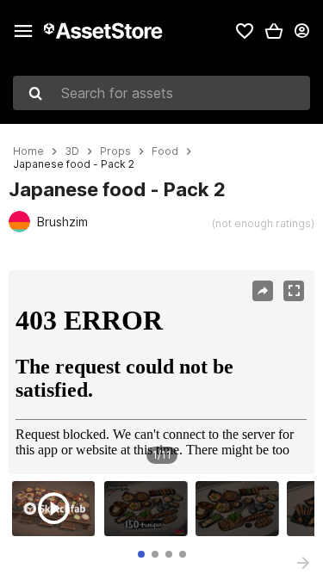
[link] (244, 31)
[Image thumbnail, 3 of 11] (241, 508)
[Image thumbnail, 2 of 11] (150, 508)
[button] (274, 31)
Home (28, 151)
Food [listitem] (165, 151)
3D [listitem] (72, 151)
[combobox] (161, 93)
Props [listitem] (115, 151)
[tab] (141, 554)
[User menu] (301, 31)
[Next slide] (303, 563)
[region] (161, 372)
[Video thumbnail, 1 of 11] (57, 508)
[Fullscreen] (293, 291)
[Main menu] (23, 31)
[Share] (262, 291)
